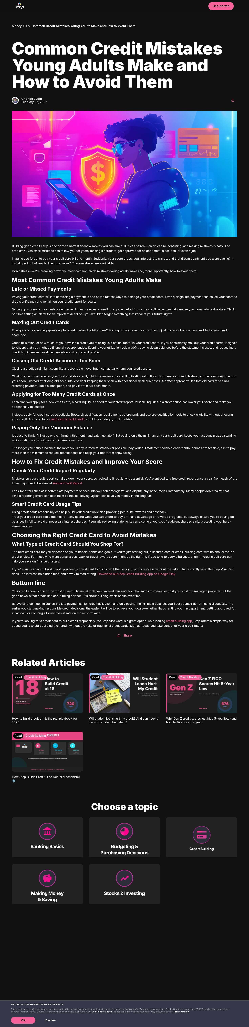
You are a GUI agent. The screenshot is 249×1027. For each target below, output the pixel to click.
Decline (50, 1020)
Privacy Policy (181, 1011)
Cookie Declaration (102, 1011)
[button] (232, 100)
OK (23, 1020)
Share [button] (127, 635)
